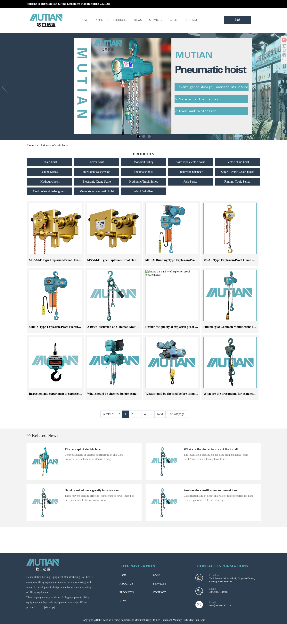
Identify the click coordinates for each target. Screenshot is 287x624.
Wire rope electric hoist (190, 162)
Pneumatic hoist (143, 171)
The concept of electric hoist (83, 449)
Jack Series (190, 181)
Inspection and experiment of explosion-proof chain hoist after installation (77, 393)
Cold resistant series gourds (50, 191)
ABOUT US (102, 20)
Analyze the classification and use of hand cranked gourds (222, 490)
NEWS (138, 20)
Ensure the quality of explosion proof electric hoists (178, 327)
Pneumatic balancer (190, 171)
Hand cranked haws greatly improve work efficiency (99, 490)
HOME (84, 20)
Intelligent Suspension (96, 171)
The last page (176, 414)
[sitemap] (49, 607)
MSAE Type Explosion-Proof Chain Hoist (231, 260)
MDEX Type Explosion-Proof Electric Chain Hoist (62, 327)
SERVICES (155, 20)
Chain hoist (50, 162)
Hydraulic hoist (49, 181)
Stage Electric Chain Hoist (237, 171)
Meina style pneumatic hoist (96, 191)
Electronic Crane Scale (97, 181)
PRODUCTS (120, 20)
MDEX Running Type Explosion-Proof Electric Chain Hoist (185, 260)
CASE (173, 20)
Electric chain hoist (237, 162)
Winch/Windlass (143, 191)
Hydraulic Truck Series (143, 181)
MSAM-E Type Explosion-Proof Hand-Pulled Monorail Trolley (70, 260)
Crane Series (50, 171)
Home (30, 145)
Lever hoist (97, 162)
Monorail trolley (143, 162)
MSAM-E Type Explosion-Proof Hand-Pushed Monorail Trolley (129, 260)
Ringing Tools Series (237, 181)
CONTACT (191, 20)
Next (160, 414)
